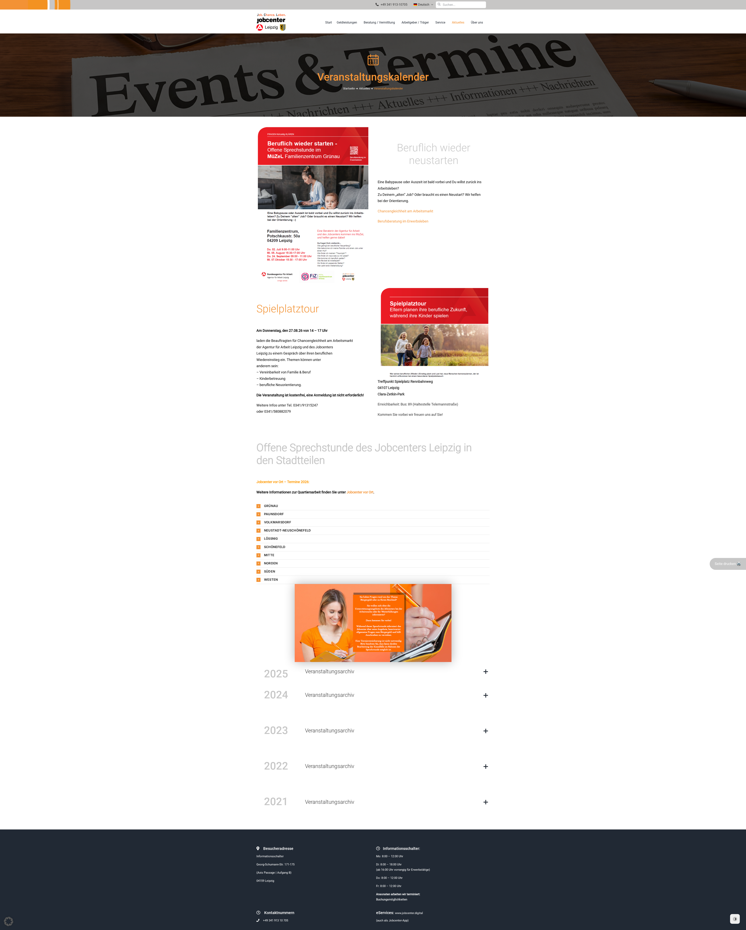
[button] (373, 506)
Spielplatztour (287, 309)
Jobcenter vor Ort (360, 492)
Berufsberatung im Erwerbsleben (403, 221)
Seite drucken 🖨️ (728, 564)
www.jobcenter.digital (409, 913)
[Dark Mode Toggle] (735, 919)
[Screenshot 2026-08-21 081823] (434, 288)
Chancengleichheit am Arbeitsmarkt (405, 211)
